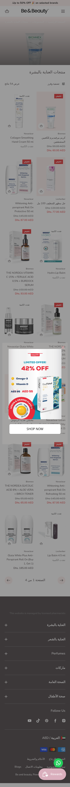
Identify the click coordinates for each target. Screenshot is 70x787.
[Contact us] (58, 763)
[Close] (63, 347)
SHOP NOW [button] (35, 429)
